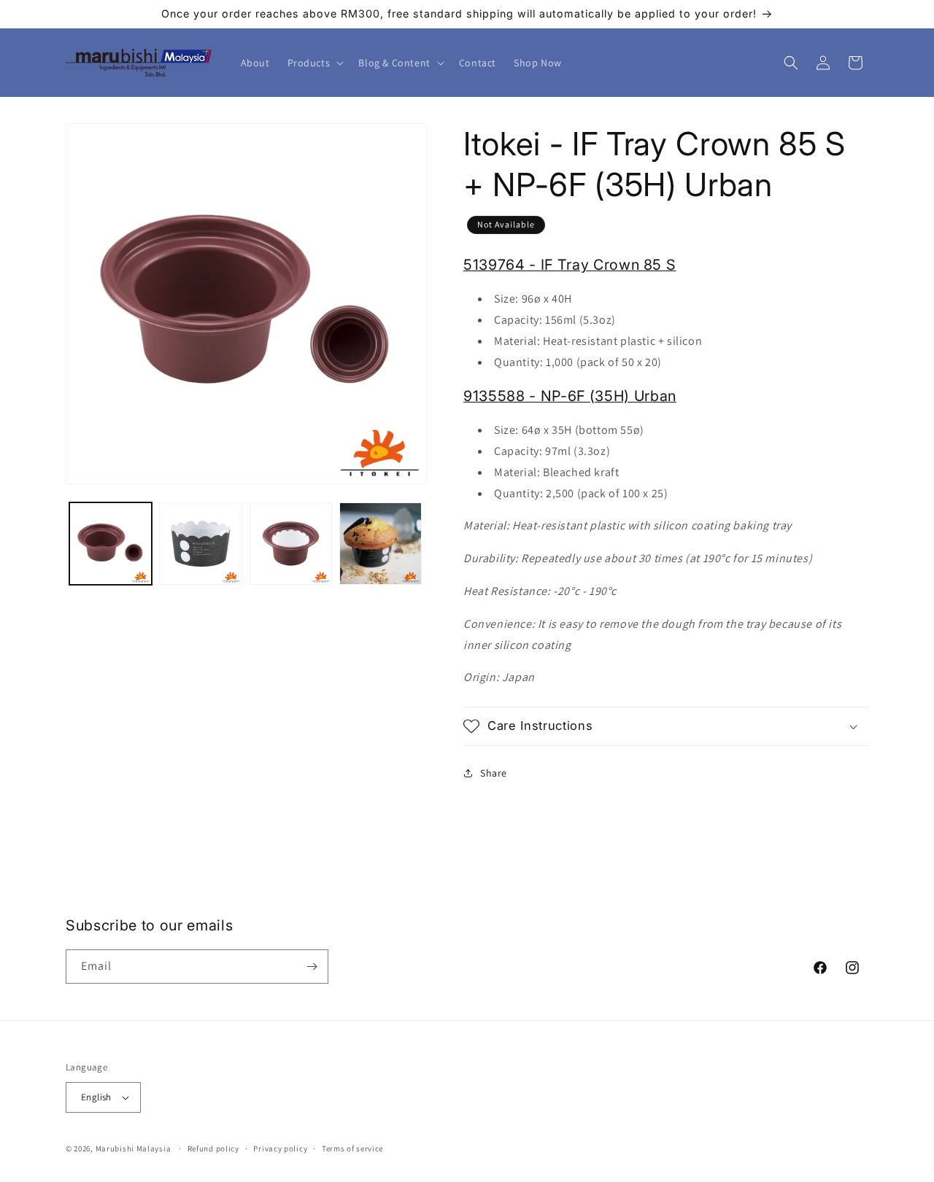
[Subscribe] (312, 966)
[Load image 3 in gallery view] (291, 543)
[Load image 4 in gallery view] (380, 543)
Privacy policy (280, 1148)
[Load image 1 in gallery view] (110, 543)
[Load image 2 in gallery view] (200, 543)
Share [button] (493, 772)
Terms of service (352, 1148)
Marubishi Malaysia (133, 1148)
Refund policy (213, 1148)
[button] (314, 62)
